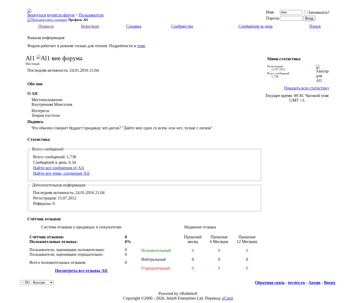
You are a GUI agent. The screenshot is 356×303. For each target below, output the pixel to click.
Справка (133, 26)
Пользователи (91, 15)
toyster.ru (296, 282)
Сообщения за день (255, 26)
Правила (46, 26)
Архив (314, 282)
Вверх (329, 282)
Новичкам (90, 26)
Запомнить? (318, 12)
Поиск (315, 26)
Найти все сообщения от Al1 (58, 168)
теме (141, 46)
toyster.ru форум (61, 15)
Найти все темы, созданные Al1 (61, 173)
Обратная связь (270, 282)
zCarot (227, 298)
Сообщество (182, 26)
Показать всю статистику (306, 88)
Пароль (272, 18)
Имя (270, 12)
